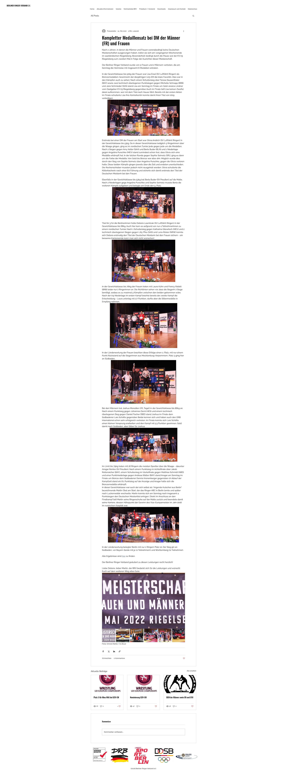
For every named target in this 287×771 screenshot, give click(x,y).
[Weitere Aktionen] (183, 31)
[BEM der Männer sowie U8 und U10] (180, 684)
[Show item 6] (179, 635)
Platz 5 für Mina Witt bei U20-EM (106, 697)
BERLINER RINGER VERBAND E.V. (19, 5)
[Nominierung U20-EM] (143, 684)
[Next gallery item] (182, 600)
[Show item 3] (137, 635)
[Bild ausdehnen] (143, 601)
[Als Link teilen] (119, 651)
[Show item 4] (151, 635)
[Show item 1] (108, 635)
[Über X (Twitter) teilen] (109, 651)
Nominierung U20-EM (138, 697)
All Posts (95, 15)
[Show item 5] (165, 635)
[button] (193, 16)
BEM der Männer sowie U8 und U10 (179, 697)
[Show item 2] (122, 635)
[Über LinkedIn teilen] (114, 651)
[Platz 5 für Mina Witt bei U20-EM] (107, 684)
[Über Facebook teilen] (103, 651)
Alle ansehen (191, 671)
